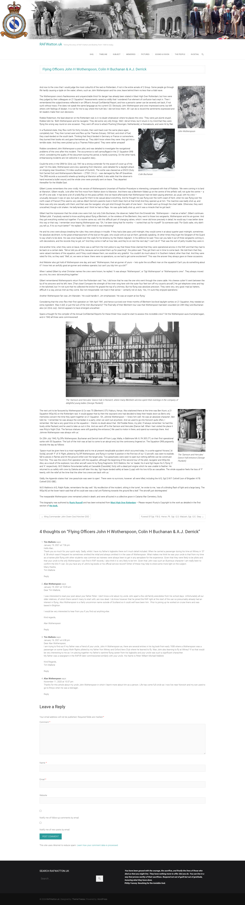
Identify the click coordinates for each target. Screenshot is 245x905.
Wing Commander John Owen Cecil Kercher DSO (65, 516)
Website (43, 795)
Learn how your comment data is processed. (97, 845)
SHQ (91, 54)
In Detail (195, 54)
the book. (53, 505)
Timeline (103, 54)
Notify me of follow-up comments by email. (59, 817)
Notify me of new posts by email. (55, 829)
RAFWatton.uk (51, 44)
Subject (117, 54)
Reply (46, 576)
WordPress (102, 899)
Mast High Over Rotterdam (123, 502)
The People (180, 54)
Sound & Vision (162, 54)
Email (43, 779)
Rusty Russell (76, 502)
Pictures (145, 54)
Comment (45, 722)
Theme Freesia (78, 899)
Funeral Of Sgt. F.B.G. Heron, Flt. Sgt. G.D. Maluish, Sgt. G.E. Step (172, 516)
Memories (130, 54)
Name (43, 763)
